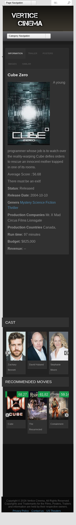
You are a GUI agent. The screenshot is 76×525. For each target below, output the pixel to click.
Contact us (37, 510)
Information (15, 53)
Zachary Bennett (12, 367)
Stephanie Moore (55, 367)
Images (12, 64)
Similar (26, 64)
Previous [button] (7, 353)
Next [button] (66, 353)
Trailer (32, 53)
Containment (56, 424)
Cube (10, 424)
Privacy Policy (21, 510)
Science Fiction (44, 202)
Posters (48, 53)
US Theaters (53, 510)
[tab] (15, 53)
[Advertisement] (38, 470)
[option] (16, 353)
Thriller (13, 208)
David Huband (36, 364)
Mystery (26, 202)
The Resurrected (35, 427)
